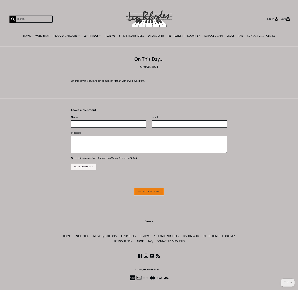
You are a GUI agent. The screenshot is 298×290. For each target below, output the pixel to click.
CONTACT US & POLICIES (261, 36)
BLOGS (230, 36)
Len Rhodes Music (151, 269)
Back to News (152, 191)
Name (74, 117)
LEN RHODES (93, 35)
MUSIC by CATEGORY (67, 35)
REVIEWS (110, 36)
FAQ (241, 36)
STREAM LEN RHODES (131, 36)
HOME (27, 36)
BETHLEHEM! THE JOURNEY (184, 36)
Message (76, 133)
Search (149, 221)
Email (155, 117)
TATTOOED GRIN (213, 36)
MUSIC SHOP (42, 36)
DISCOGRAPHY (156, 36)
